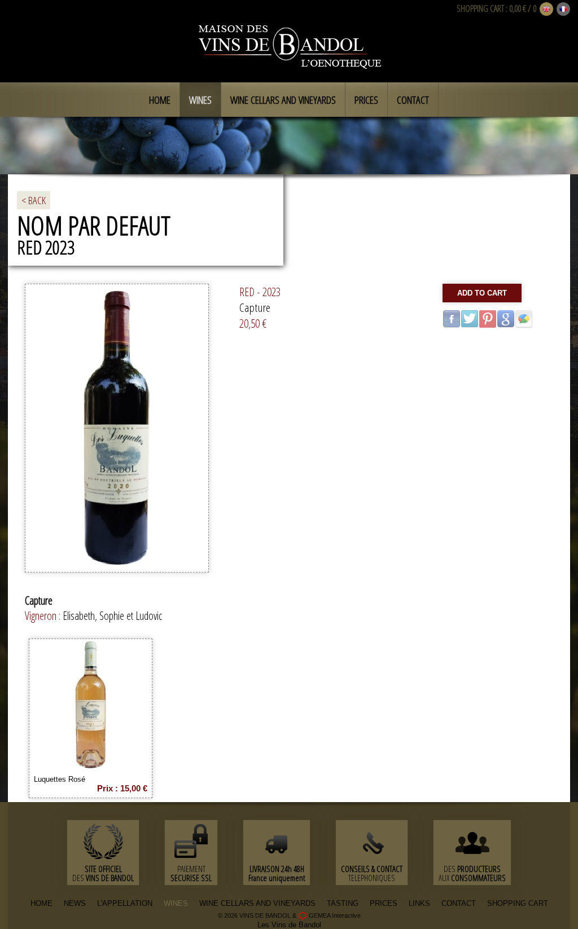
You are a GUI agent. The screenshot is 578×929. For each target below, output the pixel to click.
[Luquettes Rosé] (91, 766)
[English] (546, 9)
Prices (366, 100)
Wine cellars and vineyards (283, 100)
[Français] (563, 9)
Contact (413, 100)
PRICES (383, 903)
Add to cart (482, 293)
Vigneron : (44, 615)
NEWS (75, 903)
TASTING (342, 903)
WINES (176, 903)
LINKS (419, 903)
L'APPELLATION (124, 903)
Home (159, 100)
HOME (41, 903)
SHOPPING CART (480, 8)
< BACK (33, 200)
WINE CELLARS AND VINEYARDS (257, 903)
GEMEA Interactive (335, 915)
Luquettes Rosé (59, 779)
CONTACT (458, 903)
